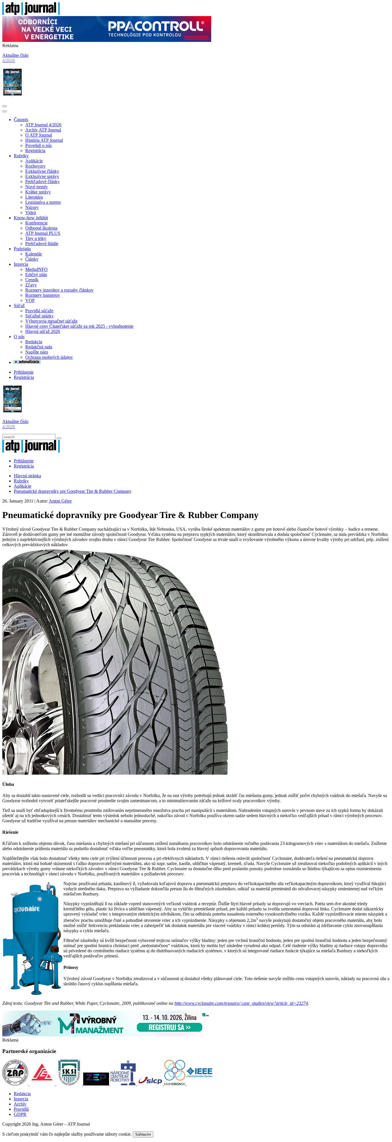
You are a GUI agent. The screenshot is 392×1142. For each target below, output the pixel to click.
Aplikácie (34, 160)
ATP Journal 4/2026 (43, 124)
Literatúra (34, 197)
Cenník (31, 279)
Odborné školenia (41, 228)
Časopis (21, 119)
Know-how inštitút (31, 217)
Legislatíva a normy (43, 202)
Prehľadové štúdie (41, 243)
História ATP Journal (44, 140)
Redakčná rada (38, 346)
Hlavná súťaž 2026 (42, 331)
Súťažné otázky (39, 315)
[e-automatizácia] (27, 362)
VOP (30, 300)
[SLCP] (150, 1083)
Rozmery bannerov (42, 295)
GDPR (20, 1114)
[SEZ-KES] (42, 1083)
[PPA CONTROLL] (106, 40)
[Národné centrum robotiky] (123, 1083)
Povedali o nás (38, 145)
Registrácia (35, 150)
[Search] (59, 438)
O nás (19, 336)
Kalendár (33, 253)
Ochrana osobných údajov (49, 357)
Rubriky (21, 155)
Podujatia (22, 248)
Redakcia (33, 341)
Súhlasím (143, 1134)
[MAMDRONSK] (175, 1083)
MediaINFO (36, 269)
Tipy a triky (35, 238)
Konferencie (36, 222)
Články (31, 259)
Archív (20, 1104)
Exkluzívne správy (42, 176)
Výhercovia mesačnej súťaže (51, 321)
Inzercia (21, 264)
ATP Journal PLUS (42, 233)
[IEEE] (199, 1083)
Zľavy (31, 284)
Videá (30, 212)
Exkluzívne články (42, 171)
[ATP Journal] (31, 13)
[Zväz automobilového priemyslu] (15, 1083)
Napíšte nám (36, 352)
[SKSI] (69, 1083)
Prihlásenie (24, 372)
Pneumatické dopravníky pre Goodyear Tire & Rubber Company (72, 491)
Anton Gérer (60, 501)
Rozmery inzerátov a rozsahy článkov (59, 290)
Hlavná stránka (27, 475)
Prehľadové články (42, 181)
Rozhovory (35, 166)
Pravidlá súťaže (39, 310)
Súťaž (19, 305)
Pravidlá (21, 1109)
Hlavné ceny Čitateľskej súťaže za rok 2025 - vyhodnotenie (79, 326)
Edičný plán (36, 274)
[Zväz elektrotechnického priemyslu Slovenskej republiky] (96, 1083)
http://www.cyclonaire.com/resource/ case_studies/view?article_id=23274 (241, 1003)
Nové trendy (36, 186)
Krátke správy (38, 191)
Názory (32, 207)
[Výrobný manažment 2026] (106, 1034)
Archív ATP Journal (43, 129)
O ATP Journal (38, 135)
